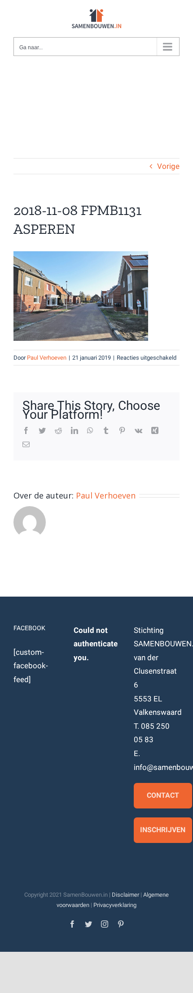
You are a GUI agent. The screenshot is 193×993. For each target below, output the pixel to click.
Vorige (168, 166)
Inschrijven (162, 829)
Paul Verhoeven (46, 357)
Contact (163, 795)
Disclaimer (125, 894)
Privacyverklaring (114, 905)
